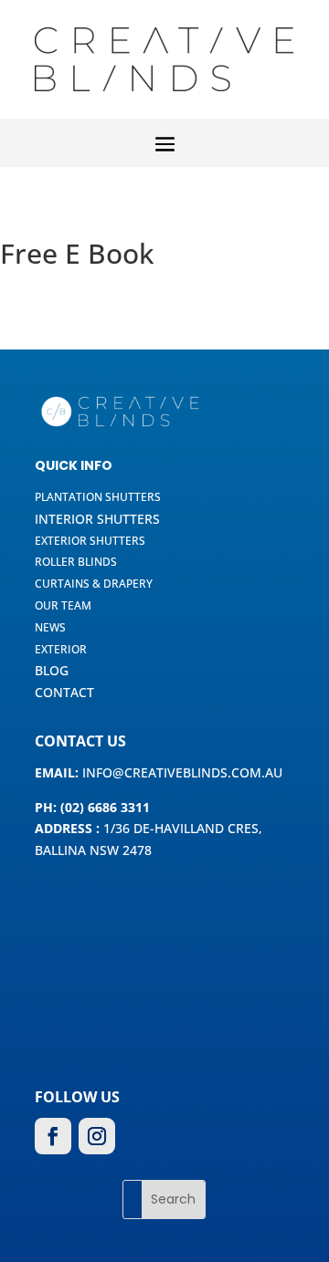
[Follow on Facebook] (53, 1136)
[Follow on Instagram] (97, 1136)
